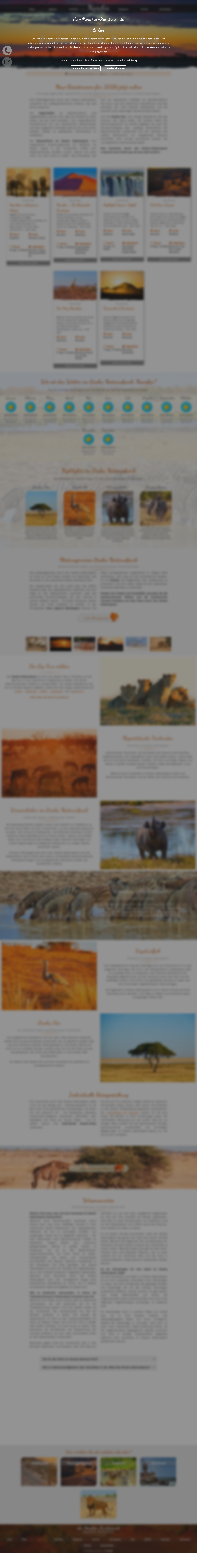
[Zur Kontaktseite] (7, 50)
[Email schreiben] (7, 62)
